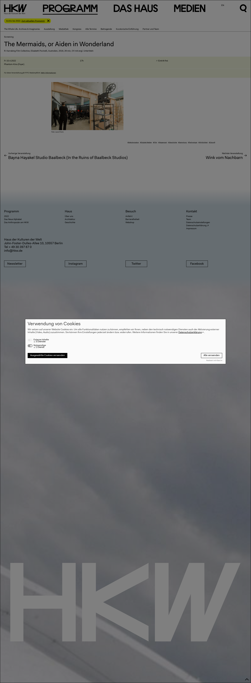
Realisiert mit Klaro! (213, 360)
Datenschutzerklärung (190, 332)
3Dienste (40, 341)
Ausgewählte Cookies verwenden (47, 355)
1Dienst (39, 347)
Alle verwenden (212, 355)
